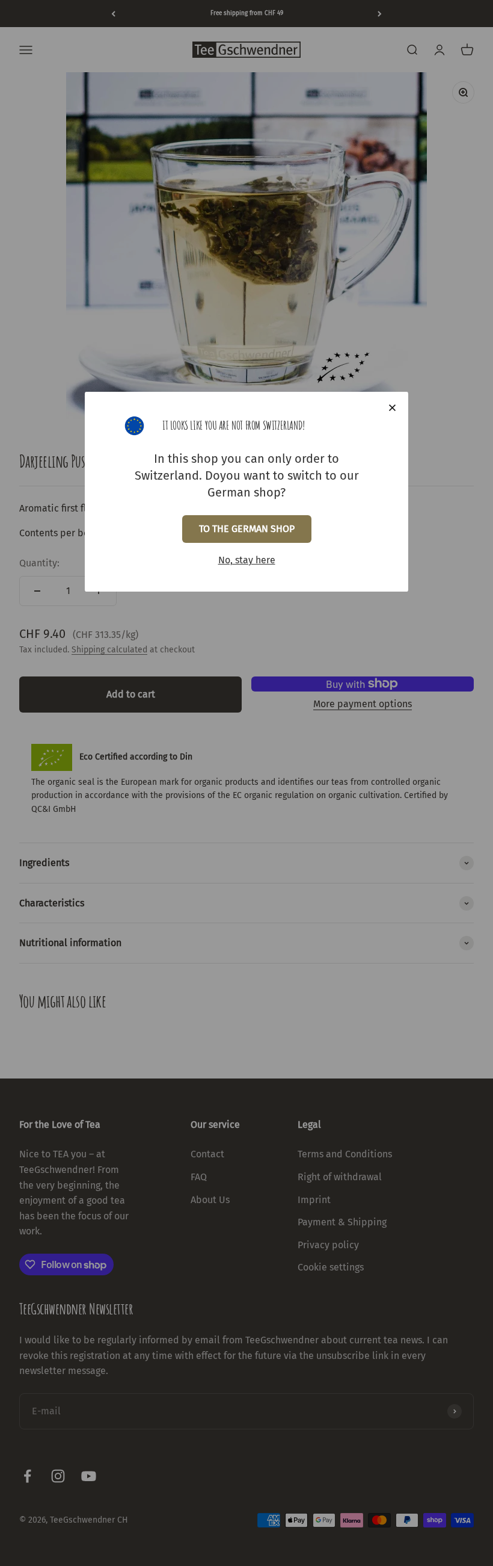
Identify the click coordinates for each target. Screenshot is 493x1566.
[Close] (392, 407)
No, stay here (246, 560)
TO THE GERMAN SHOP (247, 528)
